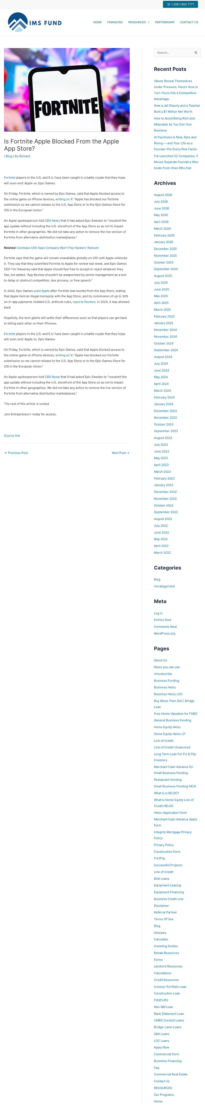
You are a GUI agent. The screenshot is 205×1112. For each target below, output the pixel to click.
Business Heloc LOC (168, 694)
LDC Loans (161, 1041)
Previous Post (16, 453)
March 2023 (162, 471)
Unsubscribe (163, 674)
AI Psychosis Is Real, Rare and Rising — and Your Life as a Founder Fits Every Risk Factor (175, 143)
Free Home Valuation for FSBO (175, 714)
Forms (158, 960)
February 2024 (164, 397)
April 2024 (161, 384)
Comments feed (165, 627)
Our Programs (164, 1095)
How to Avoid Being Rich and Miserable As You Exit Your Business (174, 124)
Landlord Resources (168, 966)
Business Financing (168, 1061)
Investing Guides (166, 946)
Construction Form (167, 852)
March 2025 (162, 309)
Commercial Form (166, 1054)
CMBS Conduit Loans (169, 1020)
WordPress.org (164, 633)
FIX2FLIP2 (161, 1000)
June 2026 (161, 208)
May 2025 (161, 296)
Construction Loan (167, 993)
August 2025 (163, 276)
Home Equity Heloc (167, 727)
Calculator (161, 939)
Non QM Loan (163, 1007)
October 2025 (163, 262)
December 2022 (165, 492)
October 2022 (163, 505)
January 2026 (163, 242)
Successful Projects (168, 865)
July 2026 (161, 201)
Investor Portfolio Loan (170, 987)
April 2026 (161, 222)
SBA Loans (161, 1034)
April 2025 (161, 303)
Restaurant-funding (168, 780)
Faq (156, 1068)
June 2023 (161, 451)
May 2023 (161, 458)
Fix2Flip (159, 858)
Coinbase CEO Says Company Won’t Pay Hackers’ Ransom (58, 248)
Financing (115, 22)
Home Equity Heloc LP (169, 734)
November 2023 (165, 417)
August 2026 (163, 195)
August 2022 (163, 519)
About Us (160, 660)
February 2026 (164, 235)
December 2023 (165, 411)
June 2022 (161, 532)
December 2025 (165, 249)
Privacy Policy (164, 845)
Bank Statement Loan (169, 1014)
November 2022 (165, 498)
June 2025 (161, 289)
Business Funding (166, 681)
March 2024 (162, 390)
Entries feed (162, 620)
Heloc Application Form (170, 813)
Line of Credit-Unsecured (172, 747)
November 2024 (165, 336)
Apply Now (161, 1047)
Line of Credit (163, 741)
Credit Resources (166, 980)
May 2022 (161, 539)
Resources (137, 22)
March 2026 (162, 228)
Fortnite (9, 177)
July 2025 (161, 282)
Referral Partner (165, 912)
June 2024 (161, 370)
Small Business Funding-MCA (175, 786)
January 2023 (163, 485)
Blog (9, 156)
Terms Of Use (163, 919)
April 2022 (161, 546)
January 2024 (163, 404)
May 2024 (161, 377)
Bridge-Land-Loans (167, 1027)
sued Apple (42, 291)
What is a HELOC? (166, 793)
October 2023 (164, 424)
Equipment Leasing (167, 885)
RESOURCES (163, 1088)
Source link (12, 435)
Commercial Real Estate (171, 1074)
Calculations (162, 973)
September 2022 (166, 512)
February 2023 (164, 478)
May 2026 (161, 215)
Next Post (120, 453)
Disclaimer (161, 906)
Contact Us (189, 22)
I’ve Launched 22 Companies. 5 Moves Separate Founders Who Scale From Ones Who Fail (176, 162)
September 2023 (166, 431)
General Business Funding (172, 720)
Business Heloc (165, 687)
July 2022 (161, 525)
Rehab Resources (166, 953)
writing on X (63, 199)
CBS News (53, 220)
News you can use (167, 667)
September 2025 (166, 269)
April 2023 (161, 465)
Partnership (165, 22)
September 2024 (166, 350)
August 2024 (163, 357)
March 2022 (162, 552)
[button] (182, 4)
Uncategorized (164, 586)
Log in (158, 613)
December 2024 (165, 330)
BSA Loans (161, 879)
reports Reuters (84, 302)
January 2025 (163, 323)
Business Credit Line (168, 899)
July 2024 (161, 363)
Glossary (160, 933)
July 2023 (161, 444)
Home (97, 22)
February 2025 (164, 316)
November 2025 (165, 255)
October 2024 (164, 343)
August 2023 (163, 438)
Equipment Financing (169, 892)
